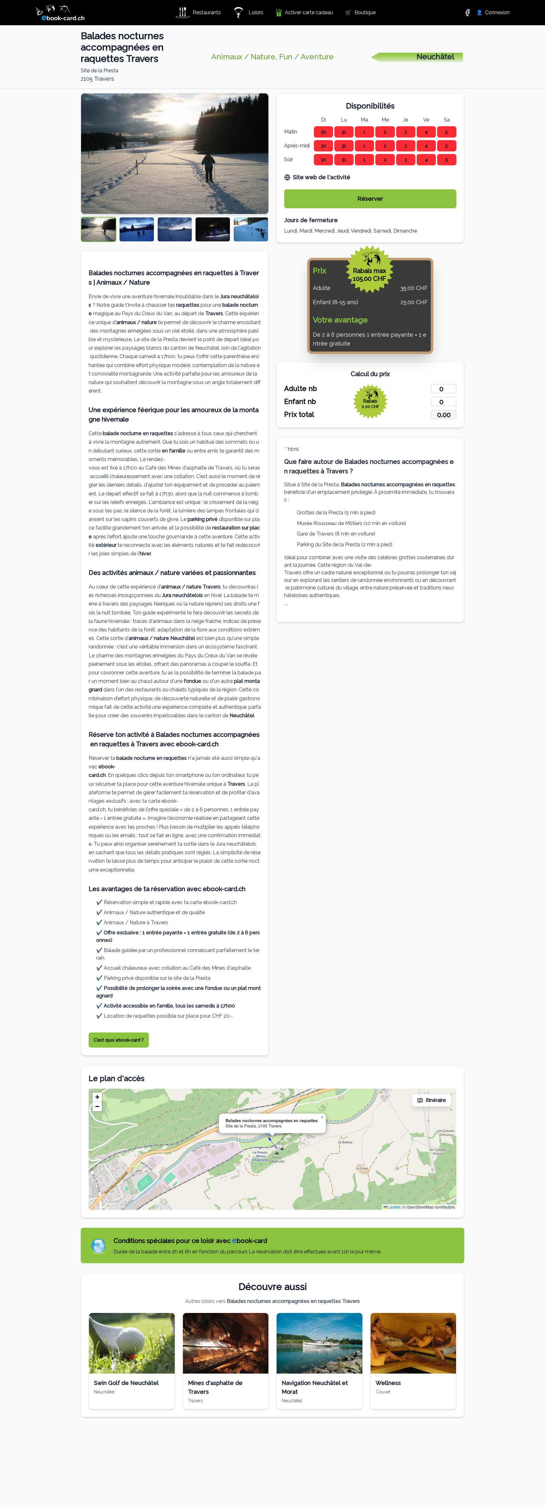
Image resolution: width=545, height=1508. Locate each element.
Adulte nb (300, 388)
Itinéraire (436, 1100)
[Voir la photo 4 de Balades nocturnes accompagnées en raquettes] (213, 229)
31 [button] (344, 131)
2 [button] (385, 131)
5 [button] (446, 131)
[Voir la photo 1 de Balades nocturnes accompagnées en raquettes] (98, 229)
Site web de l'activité (321, 177)
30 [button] (323, 131)
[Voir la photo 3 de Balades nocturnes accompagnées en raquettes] (175, 229)
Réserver (370, 198)
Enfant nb (300, 401)
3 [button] (405, 131)
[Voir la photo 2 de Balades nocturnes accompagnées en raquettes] (137, 229)
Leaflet (393, 1206)
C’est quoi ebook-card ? (119, 1040)
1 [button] (364, 131)
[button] (272, 1143)
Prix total (299, 414)
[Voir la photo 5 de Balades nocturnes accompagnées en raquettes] (251, 229)
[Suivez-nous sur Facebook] (467, 12)
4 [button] (426, 131)
